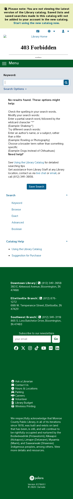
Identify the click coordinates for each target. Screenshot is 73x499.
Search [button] (10, 195)
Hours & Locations (26, 388)
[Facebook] (16, 348)
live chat (41, 173)
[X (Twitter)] (23, 348)
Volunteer (21, 399)
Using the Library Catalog (29, 162)
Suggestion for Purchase (26, 255)
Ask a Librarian (24, 381)
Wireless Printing (25, 406)
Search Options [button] (14, 89)
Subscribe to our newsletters (36, 333)
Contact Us (22, 385)
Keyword (17, 203)
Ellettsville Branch (24, 298)
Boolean (17, 229)
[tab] (36, 195)
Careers (20, 395)
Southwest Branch (23, 317)
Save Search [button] (36, 186)
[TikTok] (36, 348)
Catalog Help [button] (15, 241)
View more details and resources (35, 448)
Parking (19, 392)
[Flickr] (51, 348)
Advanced (18, 222)
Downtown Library (23, 283)
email (53, 173)
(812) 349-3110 (51, 317)
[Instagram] (30, 348)
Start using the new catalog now (36, 23)
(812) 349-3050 (51, 283)
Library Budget (24, 403)
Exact (15, 216)
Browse (16, 209)
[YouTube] (43, 348)
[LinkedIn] (57, 348)
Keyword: (10, 75)
